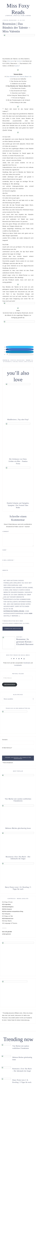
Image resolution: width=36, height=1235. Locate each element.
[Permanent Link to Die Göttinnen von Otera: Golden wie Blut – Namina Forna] (18, 424)
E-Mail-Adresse (8, 560)
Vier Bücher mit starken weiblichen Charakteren (18, 800)
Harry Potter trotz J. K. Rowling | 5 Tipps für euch (18, 888)
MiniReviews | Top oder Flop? (18, 419)
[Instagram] (19, 658)
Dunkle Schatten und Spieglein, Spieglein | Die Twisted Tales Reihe (18, 505)
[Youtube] (24, 658)
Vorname (4, 739)
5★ (32, 360)
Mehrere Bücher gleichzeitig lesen (18, 828)
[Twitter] (14, 658)
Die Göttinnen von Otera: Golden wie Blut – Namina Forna (18, 461)
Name (5, 550)
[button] (7, 347)
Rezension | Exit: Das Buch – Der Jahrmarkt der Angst (18, 858)
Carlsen (19, 61)
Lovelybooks (18, 665)
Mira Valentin (28, 361)
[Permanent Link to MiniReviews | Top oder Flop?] (18, 384)
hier (30, 613)
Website (5, 570)
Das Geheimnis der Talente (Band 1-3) (19, 76)
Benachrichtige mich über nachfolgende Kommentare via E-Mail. (16, 622)
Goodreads (26, 663)
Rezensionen (13, 20)
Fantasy (21, 361)
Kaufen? (17, 66)
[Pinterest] (17, 658)
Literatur (5, 20)
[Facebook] (12, 658)
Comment (6, 531)
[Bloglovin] (22, 658)
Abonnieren (9, 684)
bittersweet (10, 61)
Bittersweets (7, 361)
